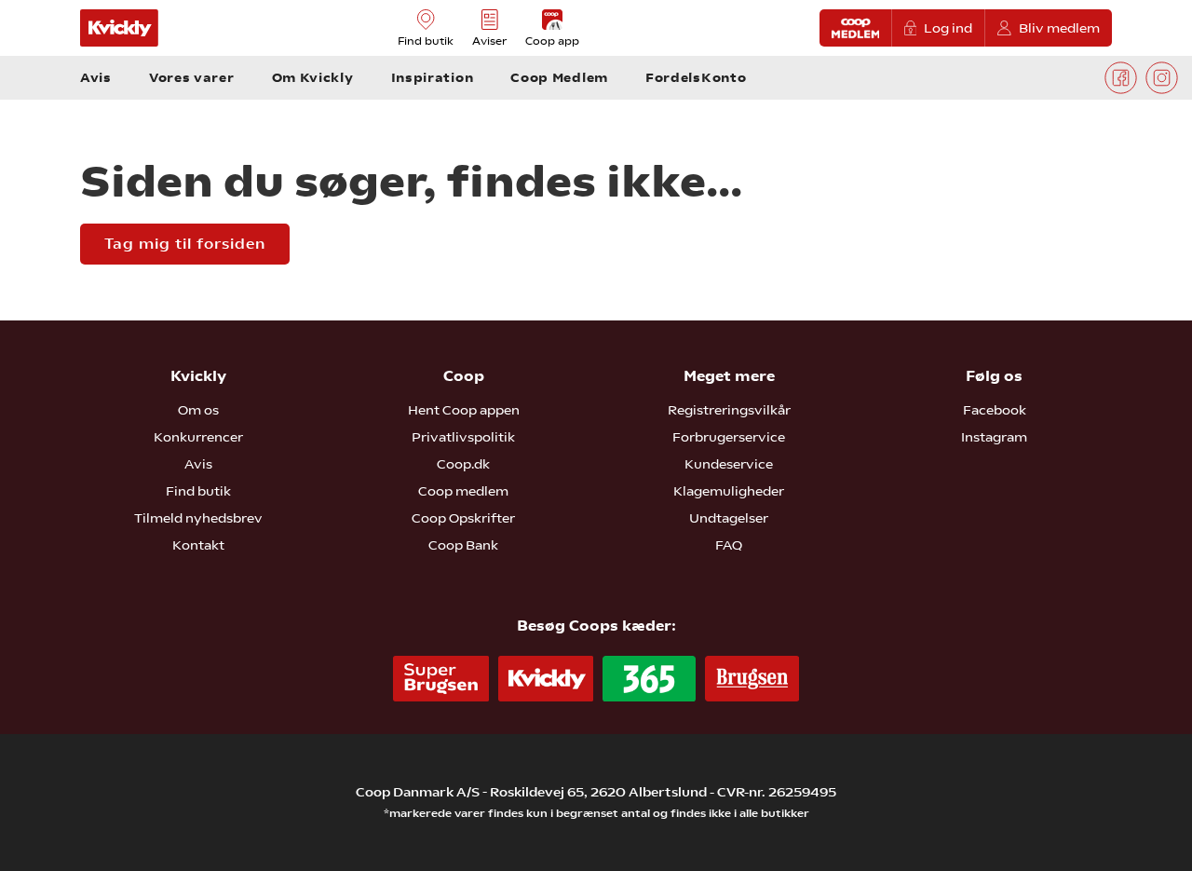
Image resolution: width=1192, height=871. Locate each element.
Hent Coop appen (464, 409)
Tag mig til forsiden (184, 243)
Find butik (198, 490)
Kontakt (198, 545)
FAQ (728, 545)
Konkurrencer (198, 436)
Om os (198, 409)
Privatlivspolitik (463, 436)
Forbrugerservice (728, 436)
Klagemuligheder (728, 490)
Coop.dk (463, 463)
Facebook (994, 409)
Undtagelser (728, 517)
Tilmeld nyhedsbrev (198, 517)
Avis (198, 463)
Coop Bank (463, 545)
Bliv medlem (1059, 27)
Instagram (994, 436)
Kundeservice (728, 463)
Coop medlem (463, 490)
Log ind (948, 27)
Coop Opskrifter (463, 517)
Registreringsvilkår (729, 409)
